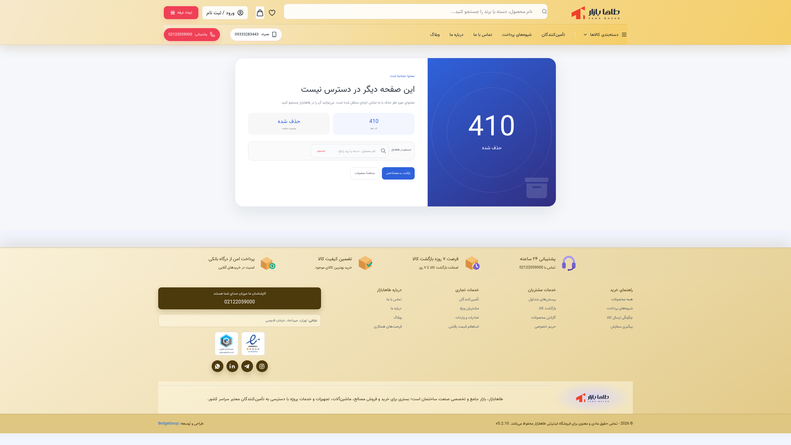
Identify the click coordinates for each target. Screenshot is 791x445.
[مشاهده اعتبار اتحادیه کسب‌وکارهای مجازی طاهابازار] (226, 343)
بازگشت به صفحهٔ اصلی (398, 173)
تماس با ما (482, 34)
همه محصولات (622, 299)
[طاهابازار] (592, 12)
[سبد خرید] (260, 12)
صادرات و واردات (467, 317)
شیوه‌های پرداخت (517, 34)
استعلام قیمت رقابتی (464, 326)
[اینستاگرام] (262, 366)
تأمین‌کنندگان (553, 34)
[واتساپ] (217, 366)
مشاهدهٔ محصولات (365, 173)
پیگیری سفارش (622, 326)
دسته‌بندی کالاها (604, 34)
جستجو (321, 151)
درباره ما (456, 34)
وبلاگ (435, 34)
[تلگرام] (247, 366)
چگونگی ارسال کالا (620, 317)
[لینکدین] (232, 366)
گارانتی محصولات (543, 317)
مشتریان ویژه (469, 308)
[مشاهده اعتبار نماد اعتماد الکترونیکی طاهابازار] (253, 343)
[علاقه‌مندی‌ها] (272, 12)
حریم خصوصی (545, 326)
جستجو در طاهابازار (401, 149)
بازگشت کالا (547, 308)
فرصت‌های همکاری (388, 326)
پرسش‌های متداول (542, 299)
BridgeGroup (168, 423)
